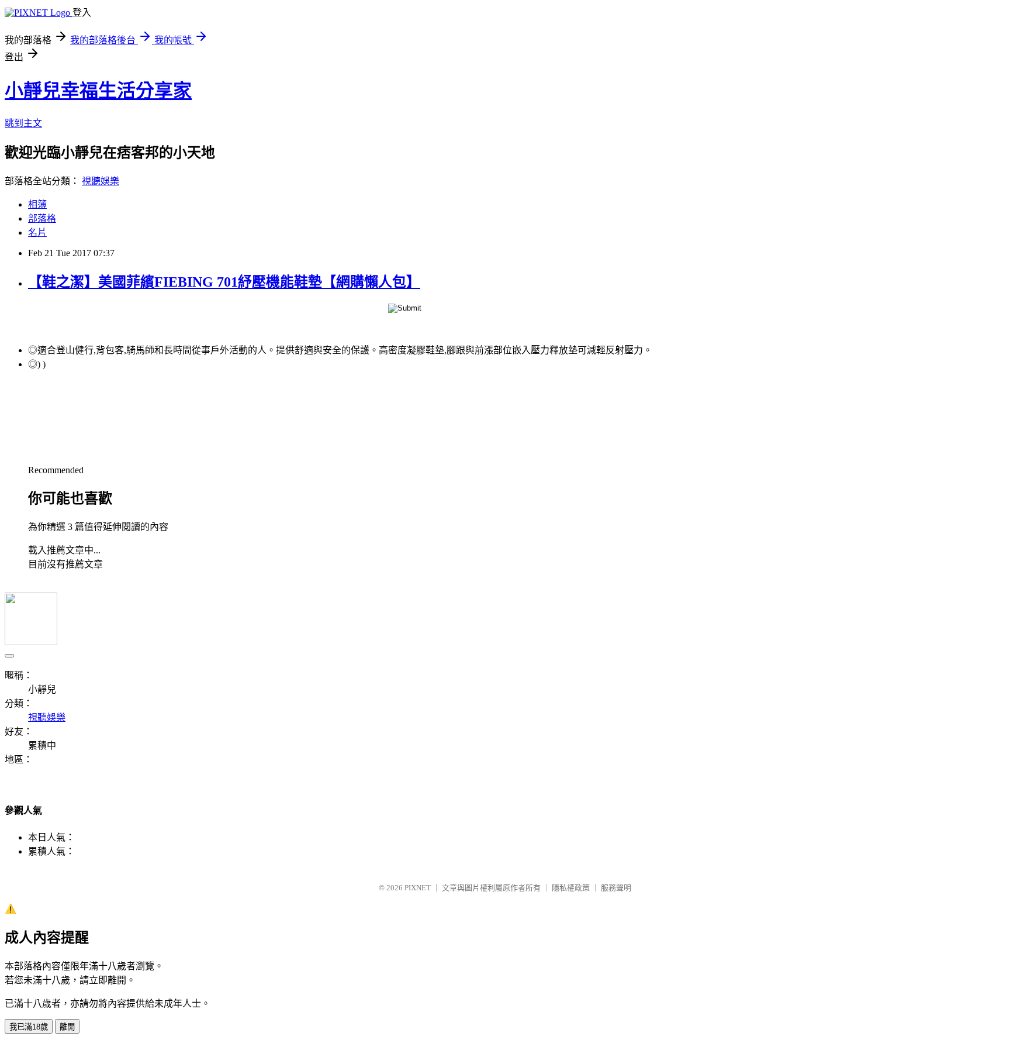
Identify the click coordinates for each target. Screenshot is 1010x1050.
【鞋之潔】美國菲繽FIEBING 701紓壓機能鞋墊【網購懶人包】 (224, 282)
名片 (37, 232)
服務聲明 (616, 887)
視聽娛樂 (100, 181)
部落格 (42, 218)
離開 (67, 1027)
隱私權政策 (571, 887)
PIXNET (417, 887)
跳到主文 (23, 123)
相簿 (37, 204)
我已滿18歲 (28, 1027)
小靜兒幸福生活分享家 (98, 90)
